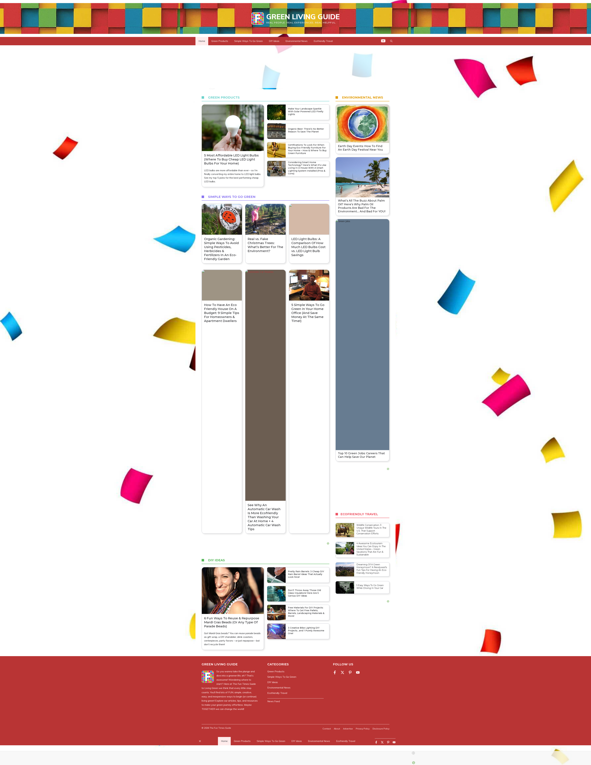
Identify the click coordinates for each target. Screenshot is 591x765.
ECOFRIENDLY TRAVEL (359, 514)
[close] (296, 753)
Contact (327, 728)
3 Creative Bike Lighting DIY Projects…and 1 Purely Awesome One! (306, 630)
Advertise (348, 728)
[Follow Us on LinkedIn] (350, 672)
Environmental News (296, 41)
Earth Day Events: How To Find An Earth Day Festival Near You (360, 147)
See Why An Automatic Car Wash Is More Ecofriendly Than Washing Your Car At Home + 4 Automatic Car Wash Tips (264, 517)
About (337, 728)
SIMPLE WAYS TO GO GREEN (231, 197)
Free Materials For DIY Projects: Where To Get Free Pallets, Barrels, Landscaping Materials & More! (306, 611)
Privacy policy (363, 728)
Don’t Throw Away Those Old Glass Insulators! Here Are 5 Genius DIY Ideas (304, 593)
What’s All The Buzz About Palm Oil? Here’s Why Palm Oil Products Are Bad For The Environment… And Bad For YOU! (361, 206)
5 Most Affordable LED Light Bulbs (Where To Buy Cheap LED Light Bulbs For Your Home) (231, 159)
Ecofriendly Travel (323, 41)
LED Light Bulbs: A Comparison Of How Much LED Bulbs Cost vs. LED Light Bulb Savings (308, 247)
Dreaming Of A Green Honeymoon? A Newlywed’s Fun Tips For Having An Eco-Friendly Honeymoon (371, 568)
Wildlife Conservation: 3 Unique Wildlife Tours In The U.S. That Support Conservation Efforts (371, 529)
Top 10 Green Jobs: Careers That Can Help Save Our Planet (361, 455)
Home (202, 41)
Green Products (219, 41)
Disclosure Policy (381, 728)
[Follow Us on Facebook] (335, 672)
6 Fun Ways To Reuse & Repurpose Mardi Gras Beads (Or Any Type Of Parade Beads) (231, 622)
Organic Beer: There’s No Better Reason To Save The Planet (306, 130)
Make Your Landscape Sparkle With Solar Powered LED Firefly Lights (305, 111)
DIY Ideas (274, 41)
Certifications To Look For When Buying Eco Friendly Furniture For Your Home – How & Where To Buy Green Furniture (307, 149)
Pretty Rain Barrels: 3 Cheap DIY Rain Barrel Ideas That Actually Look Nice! (306, 574)
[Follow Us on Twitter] (342, 672)
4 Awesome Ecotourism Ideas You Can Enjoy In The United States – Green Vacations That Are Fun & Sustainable (371, 549)
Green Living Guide (303, 16)
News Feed (273, 701)
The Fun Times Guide (220, 728)
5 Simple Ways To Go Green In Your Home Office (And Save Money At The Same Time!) (307, 313)
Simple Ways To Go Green (248, 41)
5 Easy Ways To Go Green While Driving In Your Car (370, 586)
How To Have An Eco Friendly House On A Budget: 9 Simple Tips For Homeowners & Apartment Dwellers (221, 313)
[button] (391, 41)
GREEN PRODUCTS (224, 97)
